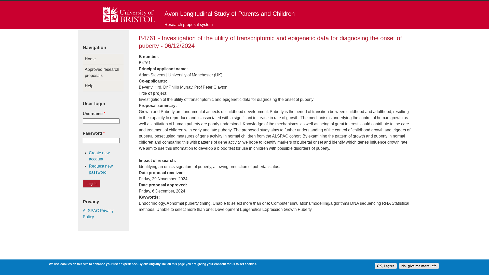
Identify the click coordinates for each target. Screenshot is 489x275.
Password (94, 133)
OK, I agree (386, 266)
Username (94, 114)
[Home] (129, 21)
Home (90, 59)
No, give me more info (419, 266)
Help (89, 86)
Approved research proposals (102, 72)
